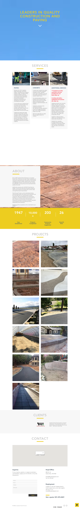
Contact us (14, 204)
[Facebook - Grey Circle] (64, 505)
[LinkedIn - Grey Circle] (66, 505)
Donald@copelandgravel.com (52, 476)
